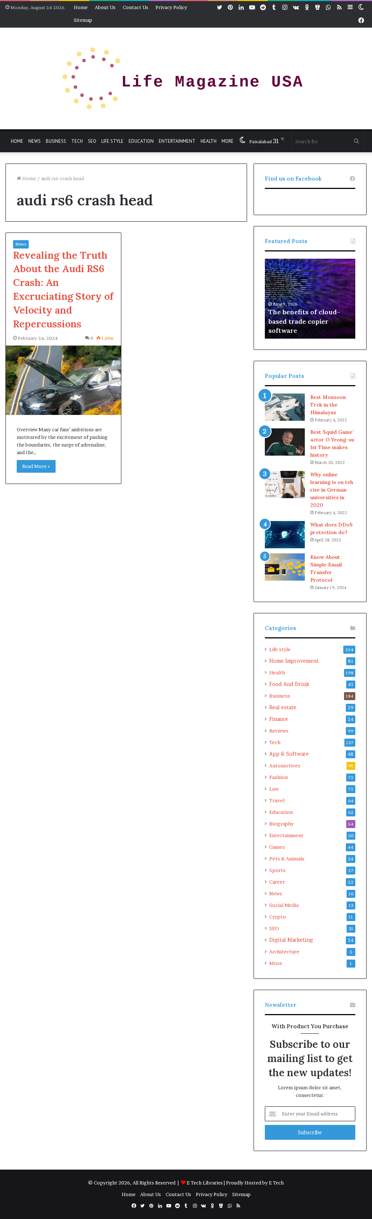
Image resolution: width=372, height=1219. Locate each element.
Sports (277, 870)
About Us (105, 7)
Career (277, 882)
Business (56, 141)
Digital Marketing (291, 940)
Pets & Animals (286, 858)
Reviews (278, 731)
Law (274, 789)
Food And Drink (289, 684)
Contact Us (135, 7)
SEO (92, 141)
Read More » (36, 466)
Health (209, 141)
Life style (112, 141)
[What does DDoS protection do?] (285, 534)
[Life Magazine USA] (185, 78)
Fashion (278, 777)
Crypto (277, 917)
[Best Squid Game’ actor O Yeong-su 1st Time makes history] (285, 442)
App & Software (289, 754)
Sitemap (83, 20)
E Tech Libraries (205, 1183)
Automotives (284, 765)
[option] (312, 299)
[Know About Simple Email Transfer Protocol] (285, 567)
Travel (276, 800)
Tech (77, 141)
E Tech (276, 1183)
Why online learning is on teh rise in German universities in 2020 (331, 489)
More (228, 141)
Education (141, 141)
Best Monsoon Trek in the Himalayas (328, 405)
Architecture (284, 951)
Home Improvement (294, 661)
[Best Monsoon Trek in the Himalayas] (285, 407)
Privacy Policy (171, 7)
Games (277, 847)
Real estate (282, 707)
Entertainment (177, 141)
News (34, 141)
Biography (281, 824)
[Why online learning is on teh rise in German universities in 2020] (285, 484)
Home (81, 7)
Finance (278, 719)
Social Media (284, 905)
